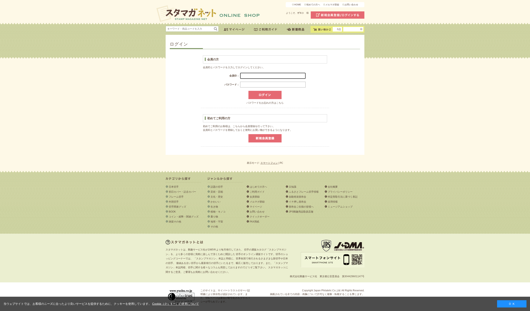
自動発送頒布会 (297, 196)
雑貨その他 (175, 221)
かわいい (215, 201)
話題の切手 (217, 186)
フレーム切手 (176, 196)
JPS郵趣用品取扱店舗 (301, 211)
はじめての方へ (258, 186)
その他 (214, 226)
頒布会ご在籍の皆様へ (301, 206)
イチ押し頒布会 (297, 201)
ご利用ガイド (257, 191)
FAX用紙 (254, 221)
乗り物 (214, 216)
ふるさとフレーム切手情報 (304, 191)
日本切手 (174, 186)
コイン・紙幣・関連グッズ (184, 216)
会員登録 (255, 196)
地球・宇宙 (217, 221)
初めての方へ (313, 4)
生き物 (214, 206)
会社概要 (333, 186)
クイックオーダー (260, 216)
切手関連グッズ (177, 206)
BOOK (172, 211)
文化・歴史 (217, 196)
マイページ (256, 206)
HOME (297, 4)
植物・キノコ (218, 211)
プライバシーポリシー (340, 191)
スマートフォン (269, 163)
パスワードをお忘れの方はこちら (265, 102)
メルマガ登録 (332, 4)
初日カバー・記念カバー (182, 191)
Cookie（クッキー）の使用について (175, 303)
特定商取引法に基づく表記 (343, 196)
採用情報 (333, 201)
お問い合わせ (351, 4)
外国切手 (174, 201)
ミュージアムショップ (340, 206)
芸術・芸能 (217, 191)
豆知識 (292, 186)
